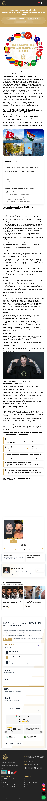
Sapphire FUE (14, 225)
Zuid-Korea (34, 85)
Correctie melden (31, 557)
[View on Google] (25, 737)
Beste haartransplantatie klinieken (17, 72)
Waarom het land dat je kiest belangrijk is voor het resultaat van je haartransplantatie (21, 168)
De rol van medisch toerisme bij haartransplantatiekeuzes (19, 188)
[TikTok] (44, 793)
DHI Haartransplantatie (6, 780)
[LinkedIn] (35, 768)
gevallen (7, 227)
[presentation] (22, 545)
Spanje (19, 85)
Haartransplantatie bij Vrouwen (7, 788)
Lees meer (5, 606)
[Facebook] (25, 768)
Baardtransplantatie (28, 780)
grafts (38, 115)
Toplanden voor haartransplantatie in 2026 (15, 165)
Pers (25, 788)
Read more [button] (9, 732)
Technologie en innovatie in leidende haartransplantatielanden (20, 186)
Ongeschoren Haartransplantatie (8, 784)
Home (5, 72)
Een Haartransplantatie (29, 778)
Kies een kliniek (7, 327)
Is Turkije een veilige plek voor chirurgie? (16, 199)
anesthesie (37, 306)
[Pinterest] (41, 768)
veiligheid (26, 98)
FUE (14, 224)
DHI (18, 224)
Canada (5, 316)
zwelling (22, 230)
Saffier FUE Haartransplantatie (7, 778)
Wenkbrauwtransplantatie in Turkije (31, 782)
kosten (27, 261)
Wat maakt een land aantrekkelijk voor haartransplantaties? (20, 171)
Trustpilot (19, 743)
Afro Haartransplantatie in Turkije (8, 786)
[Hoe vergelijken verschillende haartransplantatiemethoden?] (34, 592)
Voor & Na (26, 784)
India (23, 85)
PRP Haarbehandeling (6, 792)
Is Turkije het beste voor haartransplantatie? (17, 196)
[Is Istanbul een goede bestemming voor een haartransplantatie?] (12, 592)
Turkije (34, 82)
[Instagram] (44, 785)
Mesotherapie (4, 790)
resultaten (26, 448)
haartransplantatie (37, 79)
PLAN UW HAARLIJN (6, 639)
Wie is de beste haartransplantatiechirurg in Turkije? (18, 201)
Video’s (26, 786)
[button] (6, 732)
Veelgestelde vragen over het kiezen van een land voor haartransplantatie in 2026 (23, 191)
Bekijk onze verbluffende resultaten (24, 549)
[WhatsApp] (44, 797)
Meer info (40, 570)
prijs (24, 99)
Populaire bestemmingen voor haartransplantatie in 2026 (19, 174)
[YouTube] (44, 789)
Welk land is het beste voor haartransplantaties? (18, 194)
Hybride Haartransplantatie (7, 782)
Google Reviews (9, 743)
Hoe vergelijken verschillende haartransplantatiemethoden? (33, 601)
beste (18, 441)
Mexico (27, 85)
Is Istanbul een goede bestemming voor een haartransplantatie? (12, 601)
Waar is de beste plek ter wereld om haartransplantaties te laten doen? (23, 197)
